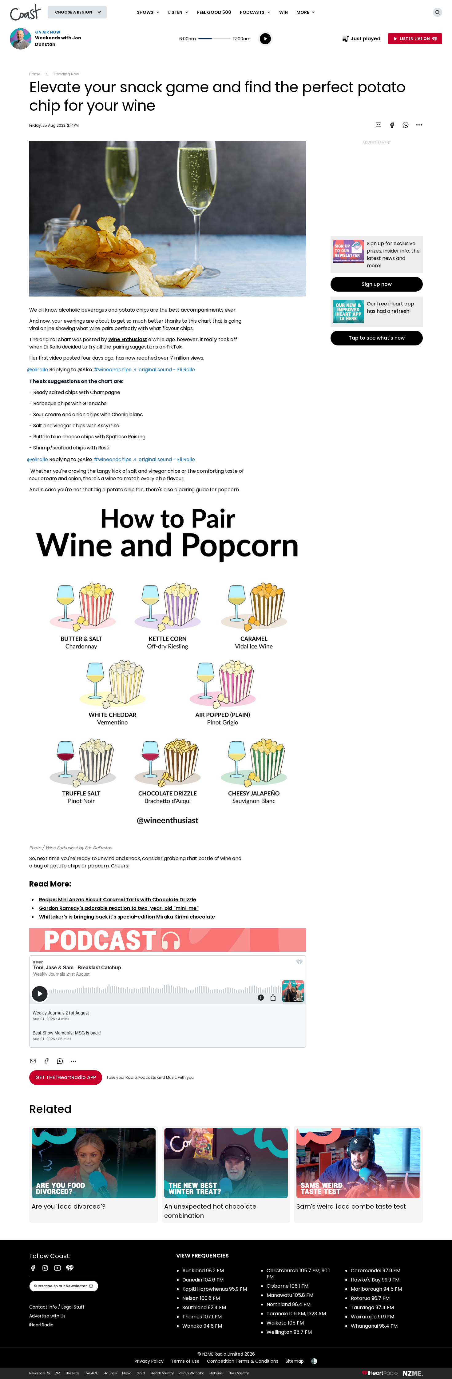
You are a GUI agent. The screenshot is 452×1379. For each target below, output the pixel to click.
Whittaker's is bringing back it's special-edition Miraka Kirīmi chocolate (127, 916)
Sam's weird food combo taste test (358, 1174)
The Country (238, 1373)
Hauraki (110, 1373)
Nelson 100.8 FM (201, 1298)
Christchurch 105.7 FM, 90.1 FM (298, 1273)
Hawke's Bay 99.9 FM (375, 1279)
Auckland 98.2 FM (203, 1270)
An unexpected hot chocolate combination (226, 1174)
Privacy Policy (149, 1361)
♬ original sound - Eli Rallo (164, 369)
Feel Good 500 (214, 12)
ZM (57, 1373)
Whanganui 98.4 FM (374, 1325)
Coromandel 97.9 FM (375, 1270)
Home (34, 74)
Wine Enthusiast (127, 339)
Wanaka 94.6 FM (202, 1325)
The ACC (91, 1373)
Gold (141, 1373)
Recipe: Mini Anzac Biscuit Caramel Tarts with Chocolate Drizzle (117, 899)
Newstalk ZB (39, 1373)
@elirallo (37, 369)
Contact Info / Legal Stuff (57, 1307)
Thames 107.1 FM (202, 1316)
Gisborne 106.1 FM (287, 1285)
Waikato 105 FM (285, 1322)
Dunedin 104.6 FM (203, 1279)
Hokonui (216, 1373)
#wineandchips (112, 369)
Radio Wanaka (191, 1373)
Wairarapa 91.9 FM (372, 1316)
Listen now (49, 39)
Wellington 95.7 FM (289, 1332)
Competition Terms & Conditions (242, 1361)
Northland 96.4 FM (289, 1304)
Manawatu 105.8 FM (290, 1295)
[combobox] (419, 125)
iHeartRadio (41, 1325)
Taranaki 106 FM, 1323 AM (296, 1313)
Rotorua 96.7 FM (370, 1298)
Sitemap (295, 1361)
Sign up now (377, 264)
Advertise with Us (47, 1316)
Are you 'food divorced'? (93, 1174)
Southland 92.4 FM (204, 1307)
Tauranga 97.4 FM (372, 1307)
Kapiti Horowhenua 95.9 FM (214, 1289)
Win (283, 12)
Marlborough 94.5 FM (376, 1289)
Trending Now (66, 74)
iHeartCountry (162, 1373)
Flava (127, 1373)
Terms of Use (185, 1361)
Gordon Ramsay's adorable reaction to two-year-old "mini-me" (119, 908)
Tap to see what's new (377, 321)
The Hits (72, 1373)
